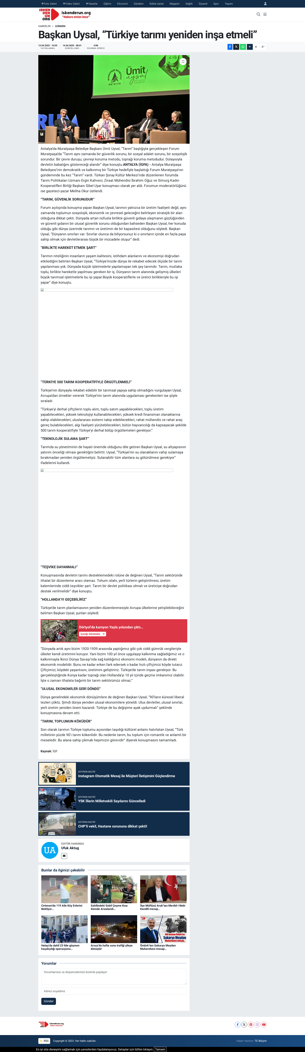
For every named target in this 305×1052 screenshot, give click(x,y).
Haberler (44, 26)
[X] (244, 1024)
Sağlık (189, 3)
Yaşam (229, 3)
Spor (216, 3)
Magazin (175, 3)
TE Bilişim (261, 1040)
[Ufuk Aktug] (49, 850)
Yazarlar (93, 3)
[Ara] (258, 14)
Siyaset (203, 3)
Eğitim (107, 3)
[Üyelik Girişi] (264, 4)
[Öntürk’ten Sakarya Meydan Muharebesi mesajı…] (163, 929)
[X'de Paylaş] (236, 47)
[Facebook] (238, 1024)
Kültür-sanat (156, 3)
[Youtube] (264, 1024)
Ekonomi (122, 3)
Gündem (138, 3)
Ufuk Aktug (70, 848)
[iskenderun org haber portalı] (65, 14)
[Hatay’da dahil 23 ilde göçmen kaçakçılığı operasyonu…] (64, 929)
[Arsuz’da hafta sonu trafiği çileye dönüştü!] (114, 929)
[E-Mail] (64, 856)
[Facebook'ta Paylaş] (230, 47)
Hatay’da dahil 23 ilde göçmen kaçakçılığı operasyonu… (60, 947)
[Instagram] (257, 1024)
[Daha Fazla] (250, 47)
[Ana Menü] (265, 14)
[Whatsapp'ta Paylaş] (243, 47)
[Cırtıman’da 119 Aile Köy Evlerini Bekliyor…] (64, 889)
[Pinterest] (251, 1024)
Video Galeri (72, 3)
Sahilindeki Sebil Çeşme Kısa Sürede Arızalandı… (109, 907)
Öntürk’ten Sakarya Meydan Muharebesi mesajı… (158, 947)
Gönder (49, 1001)
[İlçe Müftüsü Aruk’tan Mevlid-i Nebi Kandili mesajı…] (163, 889)
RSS (46, 1040)
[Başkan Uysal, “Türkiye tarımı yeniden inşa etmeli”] (114, 99)
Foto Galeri (50, 3)
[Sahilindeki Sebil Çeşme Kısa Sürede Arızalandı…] (114, 889)
